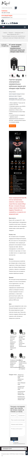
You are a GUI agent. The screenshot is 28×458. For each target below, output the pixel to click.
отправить (14, 439)
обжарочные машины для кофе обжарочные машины (21, 377)
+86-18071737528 (5, 12)
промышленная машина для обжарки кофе (21, 393)
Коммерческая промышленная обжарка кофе (21, 398)
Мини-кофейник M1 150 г (13, 34)
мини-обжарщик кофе (21, 383)
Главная (5, 32)
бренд (10, 91)
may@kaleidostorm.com (6, 17)
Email (12, 126)
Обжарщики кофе (19, 32)
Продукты (11, 32)
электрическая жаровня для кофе (21, 388)
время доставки (13, 96)
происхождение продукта (15, 94)
